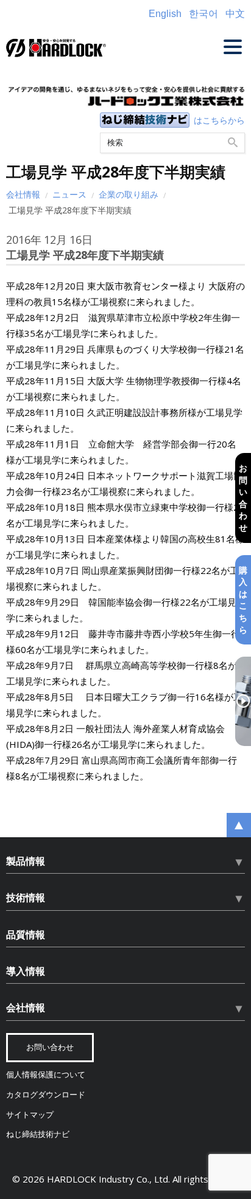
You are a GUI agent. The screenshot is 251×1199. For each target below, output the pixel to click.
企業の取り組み (128, 194)
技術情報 (25, 897)
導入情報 (25, 971)
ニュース (69, 194)
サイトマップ (30, 1115)
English (165, 14)
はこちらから (219, 120)
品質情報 (25, 934)
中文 (235, 14)
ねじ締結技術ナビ (37, 1134)
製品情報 (25, 861)
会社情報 (23, 194)
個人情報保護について (45, 1074)
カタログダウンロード (45, 1095)
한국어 (203, 14)
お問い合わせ (243, 497)
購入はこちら (243, 599)
